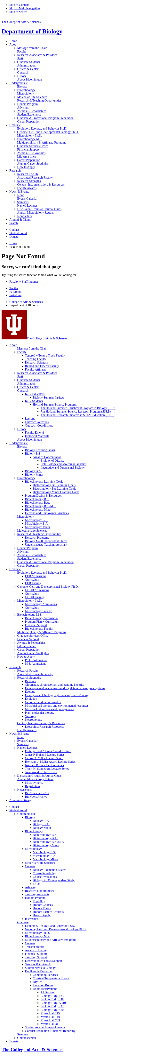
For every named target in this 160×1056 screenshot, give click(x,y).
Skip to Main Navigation (24, 8)
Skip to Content (19, 4)
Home (13, 41)
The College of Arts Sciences (21, 22)
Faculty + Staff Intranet (23, 281)
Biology (32, 31)
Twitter (13, 288)
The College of (47, 338)
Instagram (15, 295)
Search (13, 223)
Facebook (15, 291)
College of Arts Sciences (26, 301)
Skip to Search (18, 11)
